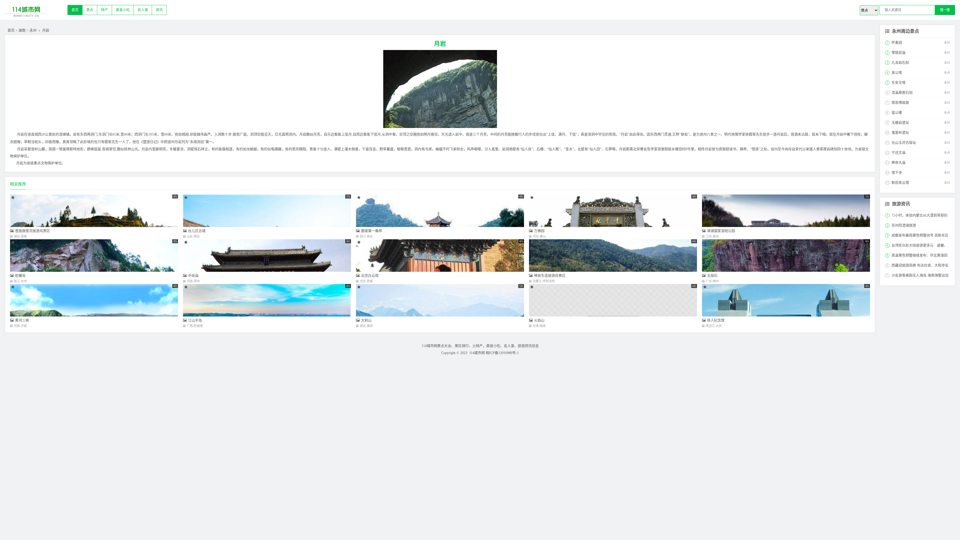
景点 (89, 10)
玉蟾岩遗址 (900, 122)
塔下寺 (897, 172)
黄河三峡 (22, 320)
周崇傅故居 (900, 102)
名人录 (143, 10)
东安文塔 (899, 82)
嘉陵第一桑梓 (371, 231)
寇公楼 (897, 112)
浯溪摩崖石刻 (902, 92)
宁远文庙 (899, 152)
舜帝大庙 (899, 162)
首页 (75, 10)
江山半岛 (195, 320)
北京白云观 (369, 276)
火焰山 (539, 320)
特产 (104, 10)
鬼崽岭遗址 (900, 132)
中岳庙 (193, 276)
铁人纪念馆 (715, 320)
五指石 (712, 276)
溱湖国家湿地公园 (721, 231)
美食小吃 (123, 10)
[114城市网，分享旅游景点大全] (36, 12)
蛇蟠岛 (20, 276)
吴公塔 (897, 72)
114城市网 (477, 353)
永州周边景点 (905, 31)
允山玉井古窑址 (904, 142)
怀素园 (897, 42)
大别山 (366, 320)
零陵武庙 (899, 52)
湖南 (22, 30)
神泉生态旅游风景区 (550, 276)
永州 (33, 30)
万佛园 (539, 231)
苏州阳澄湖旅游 (904, 225)
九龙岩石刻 (900, 62)
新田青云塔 (900, 182)
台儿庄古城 (197, 231)
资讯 (159, 10)
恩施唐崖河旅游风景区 (32, 231)
